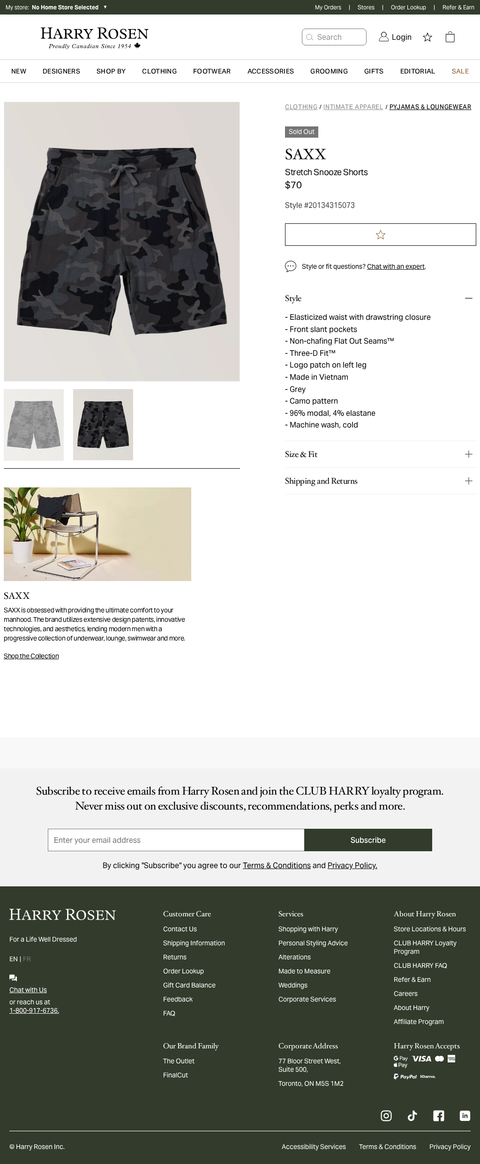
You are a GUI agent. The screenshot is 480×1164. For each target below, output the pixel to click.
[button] (309, 36)
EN (13, 959)
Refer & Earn (458, 7)
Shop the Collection (31, 656)
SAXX (305, 154)
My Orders (328, 7)
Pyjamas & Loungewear (431, 107)
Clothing (301, 107)
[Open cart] (450, 37)
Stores (366, 7)
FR (27, 959)
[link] (395, 37)
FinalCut (175, 1075)
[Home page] (92, 37)
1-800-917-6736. (34, 1010)
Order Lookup (408, 7)
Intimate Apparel (353, 107)
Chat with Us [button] (28, 990)
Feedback (178, 999)
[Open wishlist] (427, 36)
